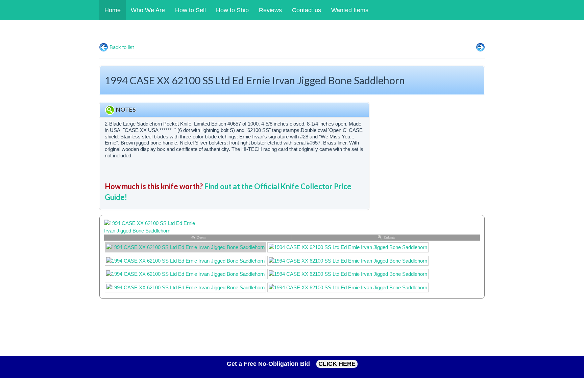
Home (112, 10)
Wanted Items (349, 10)
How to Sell (190, 10)
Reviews (270, 10)
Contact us (306, 10)
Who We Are (148, 10)
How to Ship (232, 10)
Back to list (122, 47)
